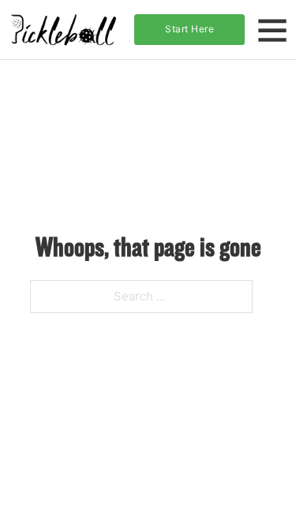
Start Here (189, 29)
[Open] (272, 30)
